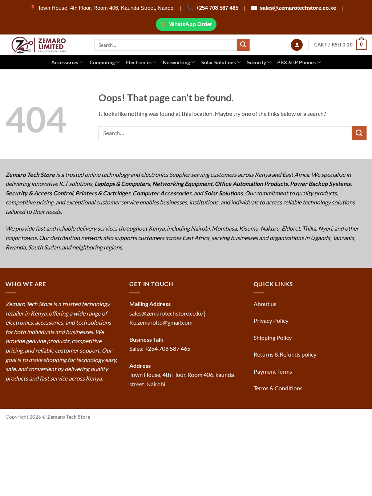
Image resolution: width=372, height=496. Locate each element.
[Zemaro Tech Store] (44, 44)
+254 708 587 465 (217, 8)
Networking (176, 62)
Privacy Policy (271, 320)
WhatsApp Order (190, 24)
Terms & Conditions (279, 388)
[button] (297, 45)
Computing (102, 62)
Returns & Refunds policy (285, 354)
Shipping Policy (273, 337)
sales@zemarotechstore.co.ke (298, 8)
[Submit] (243, 45)
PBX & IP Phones (296, 62)
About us (266, 303)
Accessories (64, 62)
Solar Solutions (218, 62)
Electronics (138, 62)
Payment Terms (273, 371)
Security (256, 62)
